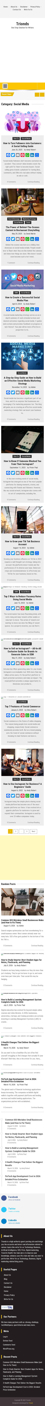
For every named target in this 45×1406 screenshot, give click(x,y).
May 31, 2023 (17, 658)
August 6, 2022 (17, 790)
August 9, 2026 (9, 926)
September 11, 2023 (17, 467)
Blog (5, 1279)
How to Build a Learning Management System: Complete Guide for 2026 (21, 1000)
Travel (28, 222)
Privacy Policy (35, 7)
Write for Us (28, 10)
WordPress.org (8, 1349)
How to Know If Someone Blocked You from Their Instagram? (22, 463)
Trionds (22, 24)
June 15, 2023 (19, 603)
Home (5, 7)
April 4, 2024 (17, 304)
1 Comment (11, 263)
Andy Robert (31, 150)
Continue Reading (34, 182)
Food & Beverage (14, 219)
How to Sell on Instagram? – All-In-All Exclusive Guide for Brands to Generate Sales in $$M (22, 651)
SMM (16, 293)
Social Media (26, 138)
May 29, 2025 (17, 234)
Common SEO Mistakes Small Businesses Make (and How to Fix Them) (22, 921)
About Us (14, 7)
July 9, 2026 (8, 965)
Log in (5, 1337)
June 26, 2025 (17, 150)
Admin (33, 387)
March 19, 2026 (9, 1048)
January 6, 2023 (17, 710)
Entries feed (7, 1341)
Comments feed (9, 1345)
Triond (31, 1403)
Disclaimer (23, 7)
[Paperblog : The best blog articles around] (7, 1309)
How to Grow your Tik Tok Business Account (22, 543)
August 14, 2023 (19, 548)
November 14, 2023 (19, 387)
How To (16, 138)
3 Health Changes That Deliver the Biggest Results (20, 1043)
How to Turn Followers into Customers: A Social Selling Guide (22, 145)
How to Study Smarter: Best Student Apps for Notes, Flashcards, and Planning (21, 961)
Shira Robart (31, 710)
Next (33, 831)
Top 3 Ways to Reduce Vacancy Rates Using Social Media (22, 598)
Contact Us (17, 10)
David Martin (31, 234)
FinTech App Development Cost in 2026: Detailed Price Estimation (18, 1080)
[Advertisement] (22, 59)
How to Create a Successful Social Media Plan (22, 299)
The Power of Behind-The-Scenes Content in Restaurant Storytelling (22, 229)
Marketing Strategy (29, 219)
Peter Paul (34, 467)
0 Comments (11, 182)
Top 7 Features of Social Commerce (22, 706)
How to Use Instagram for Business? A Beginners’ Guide (22, 785)
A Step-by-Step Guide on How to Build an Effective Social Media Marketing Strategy (22, 380)
